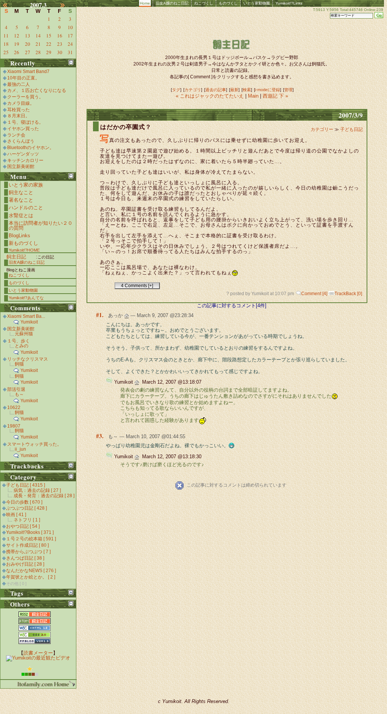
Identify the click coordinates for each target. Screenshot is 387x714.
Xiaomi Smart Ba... (26, 316)
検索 (247, 89)
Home (145, 3)
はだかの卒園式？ (126, 127)
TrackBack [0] (348, 293)
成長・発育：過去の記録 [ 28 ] (44, 495)
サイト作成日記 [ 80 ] (27, 545)
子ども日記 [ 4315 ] (25, 485)
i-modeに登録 (267, 89)
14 (38, 35)
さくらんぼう (20, 141)
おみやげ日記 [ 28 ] (25, 564)
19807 (13, 426)
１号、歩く (18, 341)
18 (6, 43)
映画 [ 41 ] (16, 514)
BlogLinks (19, 235)
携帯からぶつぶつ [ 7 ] (28, 551)
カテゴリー (322, 129)
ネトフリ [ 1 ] (27, 520)
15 (48, 35)
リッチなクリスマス (27, 359)
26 (16, 52)
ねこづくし (203, 3)
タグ (176, 89)
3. (101, 436)
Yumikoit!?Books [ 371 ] (30, 532)
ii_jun (20, 449)
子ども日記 (351, 129)
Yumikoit (29, 322)
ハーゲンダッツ (23, 154)
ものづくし (228, 3)
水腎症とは (21, 215)
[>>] (67, 5)
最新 (234, 89)
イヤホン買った (23, 128)
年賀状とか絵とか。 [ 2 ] (30, 577)
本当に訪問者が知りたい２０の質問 (41, 225)
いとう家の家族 (26, 185)
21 (38, 43)
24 (70, 43)
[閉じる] (70, 62)
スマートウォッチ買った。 (34, 444)
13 (27, 35)
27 (27, 52)
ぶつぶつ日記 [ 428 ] (26, 508)
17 (70, 35)
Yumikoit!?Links (289, 3)
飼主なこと (21, 192)
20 (27, 43)
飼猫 (19, 364)
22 (48, 43)
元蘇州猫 (24, 333)
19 (16, 43)
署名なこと (21, 200)
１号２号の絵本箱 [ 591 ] (31, 538)
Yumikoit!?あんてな (26, 298)
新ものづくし (23, 243)
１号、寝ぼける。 (25, 122)
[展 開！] (70, 465)
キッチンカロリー (25, 160)
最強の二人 (18, 84)
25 (6, 52)
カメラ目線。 (20, 103)
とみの (21, 345)
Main (253, 96)
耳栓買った (18, 109)
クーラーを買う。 (25, 97)
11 (6, 35)
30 (59, 52)
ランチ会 (16, 135)
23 (59, 43)
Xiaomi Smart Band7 (28, 71)
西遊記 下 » (275, 96)
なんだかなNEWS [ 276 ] (31, 570)
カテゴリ (192, 89)
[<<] (9, 5)
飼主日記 (16, 257)
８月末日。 (18, 115)
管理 (288, 89)
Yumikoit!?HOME (24, 250)
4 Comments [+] (137, 285)
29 (48, 52)
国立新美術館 (20, 166)
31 (70, 52)
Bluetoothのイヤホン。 (30, 147)
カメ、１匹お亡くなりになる (36, 90)
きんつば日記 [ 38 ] (25, 558)
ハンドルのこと (26, 207)
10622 (13, 407)
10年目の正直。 (23, 78)
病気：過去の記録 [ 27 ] (37, 490)
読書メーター (38, 653)
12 (16, 35)
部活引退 (16, 389)
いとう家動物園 (256, 3)
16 (59, 35)
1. (101, 315)
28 (38, 52)
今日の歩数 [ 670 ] (24, 502)
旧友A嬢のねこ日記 (172, 3)
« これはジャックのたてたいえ (210, 96)
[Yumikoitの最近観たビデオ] (38, 658)
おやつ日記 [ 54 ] (23, 526)
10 (70, 27)
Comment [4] (314, 293)
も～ (19, 394)
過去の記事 (215, 89)
